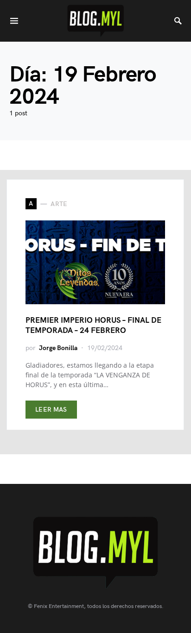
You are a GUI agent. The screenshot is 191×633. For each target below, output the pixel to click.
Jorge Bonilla (58, 348)
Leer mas (51, 410)
